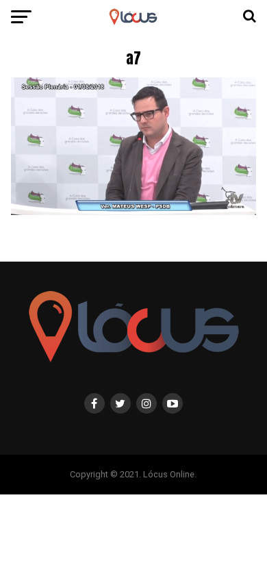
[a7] (133, 211)
